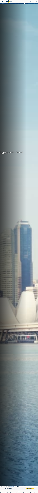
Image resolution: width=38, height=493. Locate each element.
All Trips (6, 486)
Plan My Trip (20, 3)
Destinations (3, 3)
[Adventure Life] (6, 1)
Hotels (18, 486)
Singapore (2, 486)
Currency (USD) (29, 0)
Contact (25, 3)
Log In (32, 0)
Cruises (9, 486)
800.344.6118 (34, 2)
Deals (20, 486)
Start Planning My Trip (29, 488)
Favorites (36, 0)
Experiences (8, 3)
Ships (15, 486)
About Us (14, 3)
